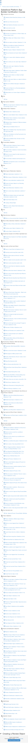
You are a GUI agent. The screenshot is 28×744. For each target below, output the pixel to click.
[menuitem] (1, 3)
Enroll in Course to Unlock (14, 740)
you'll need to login (19, 738)
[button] (1, 1)
